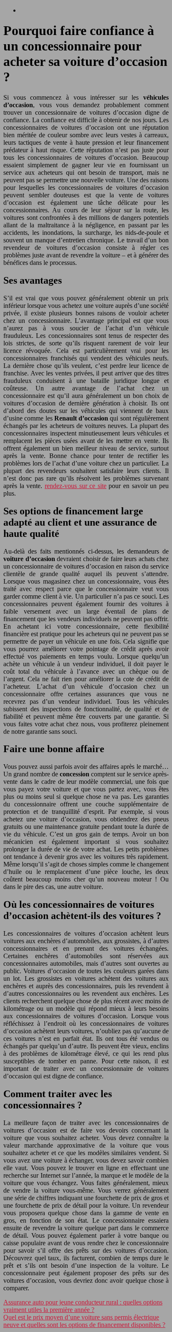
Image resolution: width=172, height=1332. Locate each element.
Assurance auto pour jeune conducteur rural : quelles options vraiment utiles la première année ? (82, 1306)
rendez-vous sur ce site (75, 485)
